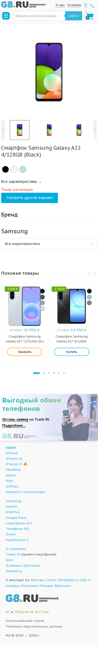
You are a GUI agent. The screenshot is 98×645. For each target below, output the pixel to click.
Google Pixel (16, 517)
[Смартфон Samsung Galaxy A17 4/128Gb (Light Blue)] (89, 297)
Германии (29, 585)
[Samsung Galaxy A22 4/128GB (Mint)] (22, 169)
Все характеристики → (21, 181)
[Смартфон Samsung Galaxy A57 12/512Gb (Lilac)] (42, 302)
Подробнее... (14, 426)
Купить (71, 352)
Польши (46, 585)
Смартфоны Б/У (19, 523)
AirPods (12, 486)
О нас (60, 5)
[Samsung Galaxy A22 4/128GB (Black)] (5, 169)
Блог (10, 560)
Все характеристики (22, 243)
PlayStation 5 (17, 540)
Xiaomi (11, 506)
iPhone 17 (14, 464)
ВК (8, 612)
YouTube (41, 612)
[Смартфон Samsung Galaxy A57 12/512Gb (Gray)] (42, 297)
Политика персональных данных (34, 626)
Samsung (13, 501)
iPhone (12, 453)
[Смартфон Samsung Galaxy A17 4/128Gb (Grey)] (89, 302)
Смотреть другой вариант (29, 197)
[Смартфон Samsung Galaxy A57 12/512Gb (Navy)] (42, 291)
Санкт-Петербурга (62, 580)
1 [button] (36, 373)
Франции (62, 585)
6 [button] (64, 373)
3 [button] (49, 373)
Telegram (22, 612)
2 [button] (44, 373)
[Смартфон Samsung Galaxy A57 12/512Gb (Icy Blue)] (42, 308)
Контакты (14, 571)
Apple (11, 447)
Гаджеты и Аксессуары (25, 492)
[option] (49, 72)
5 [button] (59, 373)
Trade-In (13, 554)
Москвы (37, 580)
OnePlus (13, 512)
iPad (9, 481)
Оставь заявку (15, 419)
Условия (74, 5)
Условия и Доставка (23, 565)
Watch (11, 475)
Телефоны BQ (17, 528)
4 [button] (54, 373)
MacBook (13, 469)
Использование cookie (25, 620)
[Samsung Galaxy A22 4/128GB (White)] (14, 169)
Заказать (25, 352)
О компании (16, 549)
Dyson (11, 534)
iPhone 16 (14, 458)
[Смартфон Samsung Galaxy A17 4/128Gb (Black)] (89, 291)
